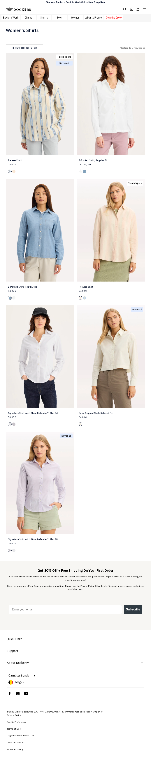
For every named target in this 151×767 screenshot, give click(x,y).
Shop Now (99, 2)
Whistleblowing (15, 749)
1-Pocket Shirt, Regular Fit (93, 160)
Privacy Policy (87, 586)
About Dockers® (18, 663)
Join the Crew (114, 17)
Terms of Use (14, 728)
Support (12, 651)
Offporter (97, 711)
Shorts (44, 17)
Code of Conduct (15, 742)
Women (75, 17)
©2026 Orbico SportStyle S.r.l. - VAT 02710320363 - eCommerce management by (49, 711)
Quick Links (14, 639)
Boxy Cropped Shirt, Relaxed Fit (96, 413)
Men (59, 17)
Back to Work (10, 17)
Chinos (28, 17)
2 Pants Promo (93, 17)
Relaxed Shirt (15, 160)
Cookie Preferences (17, 722)
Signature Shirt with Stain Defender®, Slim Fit (33, 413)
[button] (70, 102)
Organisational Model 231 (20, 735)
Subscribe (133, 609)
